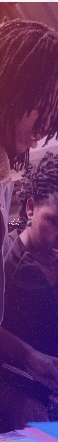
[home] (8, 1)
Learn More (11, 227)
